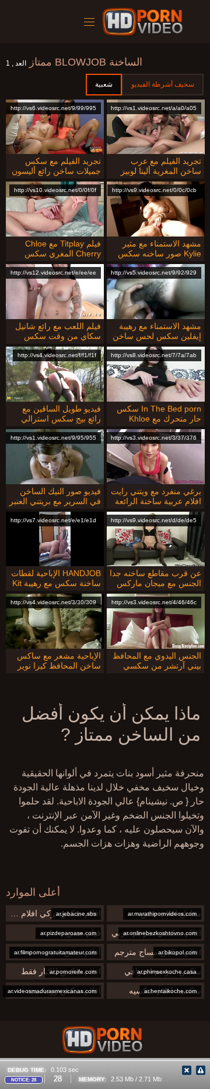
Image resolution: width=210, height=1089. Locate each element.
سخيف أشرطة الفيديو (162, 84)
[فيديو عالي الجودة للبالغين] (102, 1040)
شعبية (104, 84)
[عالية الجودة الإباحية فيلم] (144, 21)
